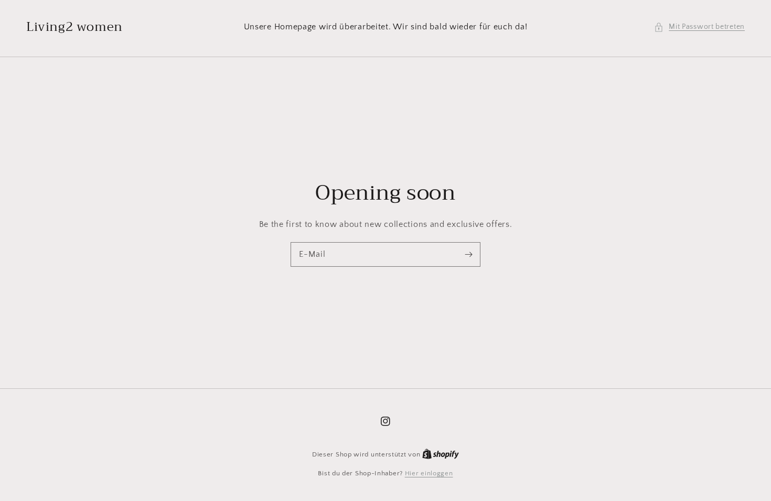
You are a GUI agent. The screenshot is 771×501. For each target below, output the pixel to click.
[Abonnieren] (468, 254)
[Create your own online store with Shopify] (440, 454)
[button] (699, 27)
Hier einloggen (429, 473)
